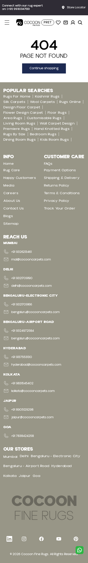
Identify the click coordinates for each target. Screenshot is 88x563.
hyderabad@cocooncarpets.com (36, 365)
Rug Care (11, 170)
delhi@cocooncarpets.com (31, 286)
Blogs (8, 216)
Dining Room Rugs (19, 139)
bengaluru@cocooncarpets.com (35, 312)
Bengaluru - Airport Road (26, 465)
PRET (48, 22)
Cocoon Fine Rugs (34, 554)
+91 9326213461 (21, 252)
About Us (11, 200)
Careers (10, 193)
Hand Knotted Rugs (51, 129)
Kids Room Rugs (54, 139)
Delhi (24, 456)
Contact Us (13, 208)
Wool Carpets (42, 102)
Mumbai (10, 456)
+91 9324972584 (22, 331)
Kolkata (9, 475)
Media (8, 185)
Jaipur (24, 475)
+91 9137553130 (21, 357)
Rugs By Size (14, 134)
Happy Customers (19, 177)
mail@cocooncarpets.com (31, 259)
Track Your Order (59, 208)
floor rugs (57, 112)
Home (8, 163)
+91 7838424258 (22, 436)
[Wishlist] (58, 22)
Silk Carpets (14, 102)
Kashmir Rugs (47, 96)
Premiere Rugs (16, 129)
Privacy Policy (56, 200)
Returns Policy (56, 185)
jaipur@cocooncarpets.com (32, 417)
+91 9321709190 (21, 278)
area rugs (12, 118)
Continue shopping (44, 68)
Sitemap (11, 223)
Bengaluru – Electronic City (55, 456)
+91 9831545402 (22, 383)
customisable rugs (44, 118)
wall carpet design (57, 123)
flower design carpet (23, 112)
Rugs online (70, 102)
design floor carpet (21, 107)
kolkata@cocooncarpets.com (33, 391)
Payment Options (60, 170)
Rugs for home (16, 96)
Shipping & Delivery (62, 177)
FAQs (48, 163)
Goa (36, 475)
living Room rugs (19, 123)
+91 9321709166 (21, 304)
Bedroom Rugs (43, 134)
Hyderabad (61, 465)
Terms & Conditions (62, 193)
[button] (9, 22)
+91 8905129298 (22, 409)
